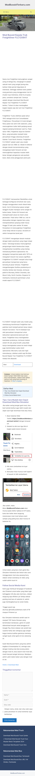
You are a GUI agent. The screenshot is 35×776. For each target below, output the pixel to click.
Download (17, 364)
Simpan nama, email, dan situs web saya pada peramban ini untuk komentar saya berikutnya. (18, 711)
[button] (31, 12)
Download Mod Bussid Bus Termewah (16, 756)
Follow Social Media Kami (13, 395)
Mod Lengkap (17, 381)
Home (5, 665)
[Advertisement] (17, 59)
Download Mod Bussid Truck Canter (15, 735)
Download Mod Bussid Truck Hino (15, 745)
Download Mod (13, 665)
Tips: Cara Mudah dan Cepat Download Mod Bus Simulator (17, 392)
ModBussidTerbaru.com (17, 4)
